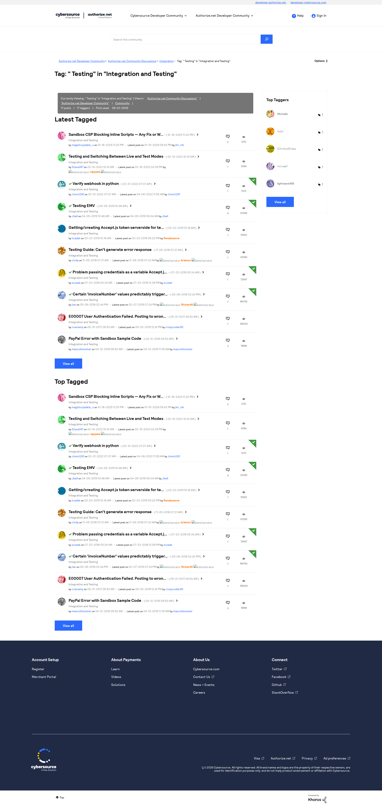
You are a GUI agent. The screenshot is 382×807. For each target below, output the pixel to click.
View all (68, 363)
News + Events (203, 685)
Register (38, 669)
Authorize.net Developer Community (222, 15)
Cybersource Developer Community (68, 15)
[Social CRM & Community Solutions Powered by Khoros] (317, 798)
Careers (199, 692)
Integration (166, 61)
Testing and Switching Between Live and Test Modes (132, 156)
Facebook (279, 677)
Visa (257, 758)
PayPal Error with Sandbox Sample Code (121, 338)
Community (122, 103)
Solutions (118, 685)
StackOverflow (283, 692)
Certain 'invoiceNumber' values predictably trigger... (137, 293)
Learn (115, 669)
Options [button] (320, 60)
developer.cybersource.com (308, 2)
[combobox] (191, 39)
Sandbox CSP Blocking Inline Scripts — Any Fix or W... (132, 134)
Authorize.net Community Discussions (132, 61)
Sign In (321, 15)
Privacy (307, 758)
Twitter (277, 669)
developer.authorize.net (270, 2)
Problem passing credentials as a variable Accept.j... (137, 271)
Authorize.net (281, 758)
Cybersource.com (206, 669)
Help (300, 15)
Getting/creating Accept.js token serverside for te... (132, 227)
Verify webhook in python (112, 183)
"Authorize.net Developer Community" (85, 103)
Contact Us (201, 677)
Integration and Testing (83, 140)
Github (277, 685)
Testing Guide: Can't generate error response (126, 249)
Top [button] (61, 797)
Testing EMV (100, 205)
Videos (116, 677)
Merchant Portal (44, 677)
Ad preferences (335, 758)
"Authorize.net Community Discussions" (172, 98)
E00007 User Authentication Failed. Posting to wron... (134, 316)
